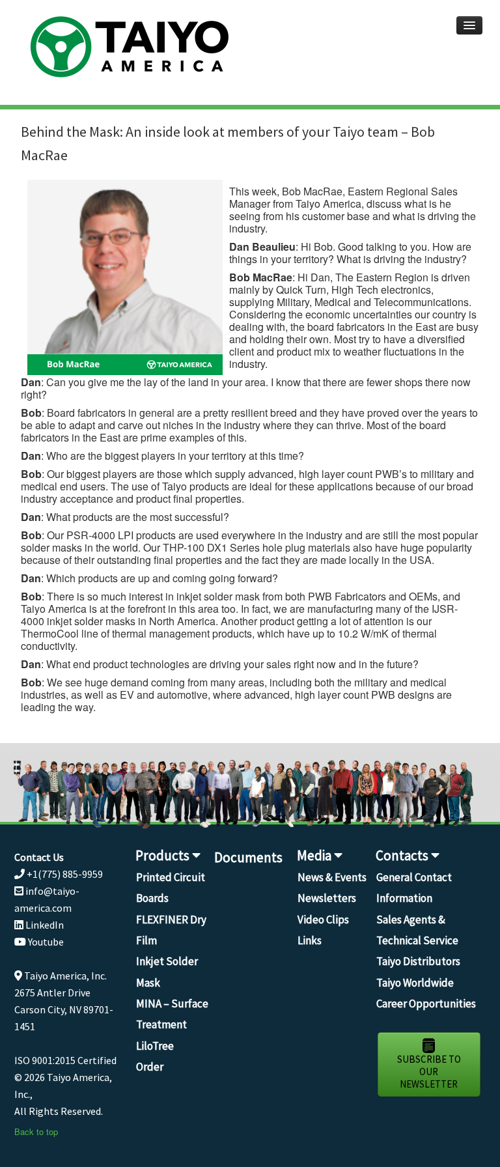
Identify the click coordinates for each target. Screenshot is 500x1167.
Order (149, 1067)
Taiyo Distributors (418, 961)
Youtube (45, 941)
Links (310, 940)
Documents (248, 857)
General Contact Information (414, 887)
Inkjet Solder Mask (167, 971)
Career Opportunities (426, 1003)
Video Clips (323, 919)
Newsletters (327, 898)
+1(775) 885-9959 (64, 873)
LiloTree (155, 1046)
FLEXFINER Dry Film (171, 930)
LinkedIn (43, 924)
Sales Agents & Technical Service (417, 930)
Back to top (36, 1131)
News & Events (332, 877)
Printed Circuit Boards (170, 887)
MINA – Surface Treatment (172, 1014)
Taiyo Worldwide (415, 983)
